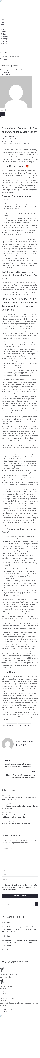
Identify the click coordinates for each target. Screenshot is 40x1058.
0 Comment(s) (26, 144)
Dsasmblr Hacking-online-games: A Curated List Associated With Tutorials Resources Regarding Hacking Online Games (20, 929)
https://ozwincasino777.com (15, 626)
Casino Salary (6, 922)
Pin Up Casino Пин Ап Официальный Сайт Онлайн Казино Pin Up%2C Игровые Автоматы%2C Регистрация (19, 943)
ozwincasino (11, 725)
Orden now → (4, 59)
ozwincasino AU (24, 725)
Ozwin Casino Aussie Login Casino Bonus (16, 823)
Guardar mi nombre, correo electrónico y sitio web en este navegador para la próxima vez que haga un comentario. (19, 887)
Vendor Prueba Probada (12, 136)
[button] (5, 74)
